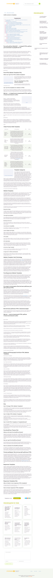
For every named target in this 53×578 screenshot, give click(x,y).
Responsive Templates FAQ (10, 41)
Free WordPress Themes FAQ (10, 36)
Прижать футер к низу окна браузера (8, 523)
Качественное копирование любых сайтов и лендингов (43, 32)
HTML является (25, 295)
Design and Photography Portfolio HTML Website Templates (15, 32)
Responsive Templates (9, 40)
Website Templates (8, 27)
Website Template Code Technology (11, 28)
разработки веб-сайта (24, 460)
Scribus (27, 102)
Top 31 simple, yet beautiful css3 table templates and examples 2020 (8, 82)
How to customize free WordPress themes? (13, 38)
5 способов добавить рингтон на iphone (43, 17)
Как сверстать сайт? (26, 538)
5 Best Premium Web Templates (10, 25)
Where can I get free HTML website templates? (14, 22)
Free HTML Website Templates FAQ (11, 21)
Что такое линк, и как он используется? (18, 539)
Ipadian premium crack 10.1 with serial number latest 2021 (44, 53)
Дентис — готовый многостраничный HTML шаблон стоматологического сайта (18, 24)
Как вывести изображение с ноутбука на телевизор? (44, 59)
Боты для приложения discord (43, 44)
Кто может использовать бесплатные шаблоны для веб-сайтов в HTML (16, 29)
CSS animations (18, 158)
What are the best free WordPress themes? (13, 37)
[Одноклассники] (27, 498)
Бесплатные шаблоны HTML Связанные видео (13, 30)
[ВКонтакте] (26, 498)
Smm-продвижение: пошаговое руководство (44, 63)
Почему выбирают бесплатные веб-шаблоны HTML (14, 39)
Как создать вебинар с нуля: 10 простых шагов (43, 27)
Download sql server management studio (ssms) (41, 48)
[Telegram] (28, 498)
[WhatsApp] (29, 498)
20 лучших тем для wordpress (8, 175)
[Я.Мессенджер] (25, 498)
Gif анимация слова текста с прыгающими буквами (26, 524)
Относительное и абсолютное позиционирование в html (18, 524)
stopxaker (10, 3)
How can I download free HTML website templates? (15, 23)
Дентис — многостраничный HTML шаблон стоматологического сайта (16, 31)
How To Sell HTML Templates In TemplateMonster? (15, 35)
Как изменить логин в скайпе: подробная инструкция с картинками (44, 22)
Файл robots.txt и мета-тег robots (8, 538)
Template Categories (9, 26)
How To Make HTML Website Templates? (13, 34)
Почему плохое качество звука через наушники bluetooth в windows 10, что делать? (44, 38)
